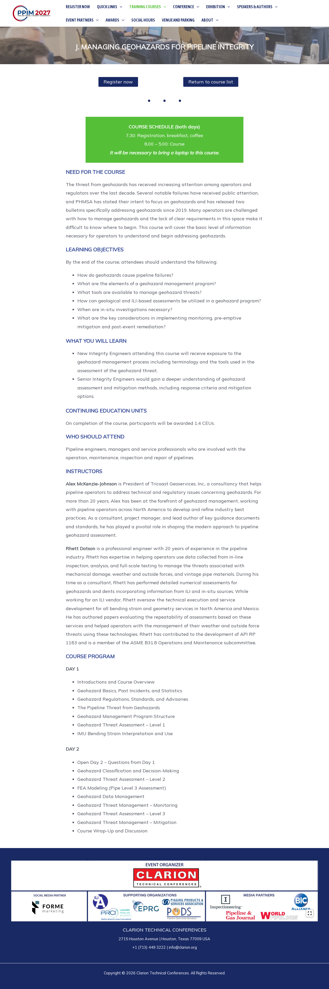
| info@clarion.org (181, 947)
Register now (118, 82)
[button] (119, 6)
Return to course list (210, 82)
